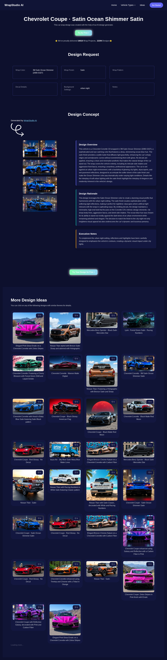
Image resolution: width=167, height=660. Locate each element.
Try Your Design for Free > (83, 272)
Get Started (156, 5)
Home (114, 5)
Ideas (142, 5)
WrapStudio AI (30, 120)
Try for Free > (83, 33)
